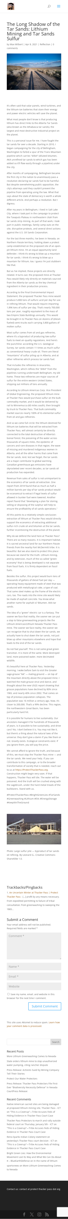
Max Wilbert (16, 44)
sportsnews (13, 1165)
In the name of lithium (45, 1160)
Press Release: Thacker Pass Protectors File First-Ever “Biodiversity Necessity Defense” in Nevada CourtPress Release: (32, 1087)
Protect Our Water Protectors (22, 1078)
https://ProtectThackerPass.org (31, 769)
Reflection (45, 44)
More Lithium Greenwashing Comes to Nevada (31, 1056)
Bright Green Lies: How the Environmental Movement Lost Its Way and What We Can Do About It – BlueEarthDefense (34, 1157)
